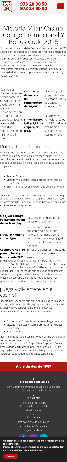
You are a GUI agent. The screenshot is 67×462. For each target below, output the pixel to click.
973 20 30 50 (33, 4)
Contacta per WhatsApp (33, 426)
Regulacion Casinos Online (14, 171)
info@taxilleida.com (33, 430)
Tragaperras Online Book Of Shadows (21, 80)
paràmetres (36, 450)
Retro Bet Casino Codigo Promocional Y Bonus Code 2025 (32, 84)
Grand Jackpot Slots (11, 316)
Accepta (10, 456)
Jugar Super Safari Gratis (13, 210)
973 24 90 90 (33, 8)
